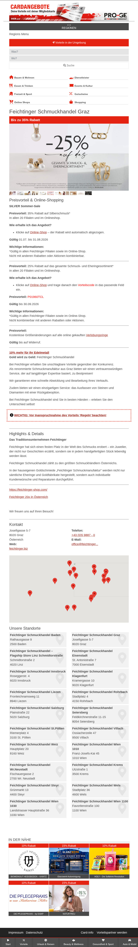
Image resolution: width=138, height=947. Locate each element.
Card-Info (87, 932)
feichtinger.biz (18, 548)
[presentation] (12, 157)
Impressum (15, 932)
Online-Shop (38, 232)
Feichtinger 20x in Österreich (28, 497)
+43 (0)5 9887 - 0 (83, 535)
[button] (73, 569)
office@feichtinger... (85, 544)
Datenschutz (34, 932)
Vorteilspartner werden (112, 932)
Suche (70, 65)
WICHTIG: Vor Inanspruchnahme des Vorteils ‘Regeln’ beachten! (60, 415)
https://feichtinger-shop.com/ (28, 489)
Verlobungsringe (97, 335)
